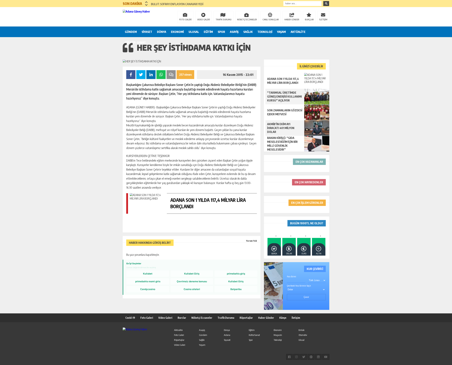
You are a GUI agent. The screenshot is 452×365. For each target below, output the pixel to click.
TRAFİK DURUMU (223, 19)
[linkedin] (318, 357)
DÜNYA (161, 32)
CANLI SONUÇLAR (271, 19)
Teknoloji (278, 339)
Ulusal (301, 339)
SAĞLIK (248, 32)
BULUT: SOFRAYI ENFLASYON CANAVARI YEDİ (177, 3)
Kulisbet (147, 273)
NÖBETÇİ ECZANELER (247, 19)
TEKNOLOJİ (264, 32)
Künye (282, 317)
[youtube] (325, 357)
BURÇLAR (309, 19)
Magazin (278, 335)
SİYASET (147, 32)
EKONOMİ (177, 32)
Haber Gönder (266, 317)
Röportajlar (246, 317)
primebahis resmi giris (147, 281)
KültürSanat (254, 335)
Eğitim (252, 330)
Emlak (301, 330)
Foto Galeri (146, 317)
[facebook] (289, 357)
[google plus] (311, 357)
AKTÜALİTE (298, 32)
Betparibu (236, 289)
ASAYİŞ (234, 32)
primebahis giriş (236, 273)
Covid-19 (130, 317)
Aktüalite (178, 330)
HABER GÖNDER (291, 19)
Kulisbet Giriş (191, 273)
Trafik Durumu (226, 317)
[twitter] (303, 357)
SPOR (221, 32)
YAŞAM (281, 32)
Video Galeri (165, 317)
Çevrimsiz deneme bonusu (192, 281)
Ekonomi (278, 330)
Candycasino (147, 289)
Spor (251, 339)
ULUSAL (194, 32)
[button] (146, 2)
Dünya (227, 330)
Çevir (306, 297)
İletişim (296, 317)
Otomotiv (303, 335)
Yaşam (202, 344)
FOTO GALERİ (185, 19)
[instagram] (296, 357)
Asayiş (202, 330)
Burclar (182, 317)
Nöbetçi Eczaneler (201, 317)
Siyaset (227, 339)
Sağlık (201, 339)
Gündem (203, 335)
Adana (227, 335)
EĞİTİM (208, 32)
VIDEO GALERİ (203, 19)
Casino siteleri (192, 289)
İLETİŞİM (323, 19)
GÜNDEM (131, 32)
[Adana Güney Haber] (146, 16)
